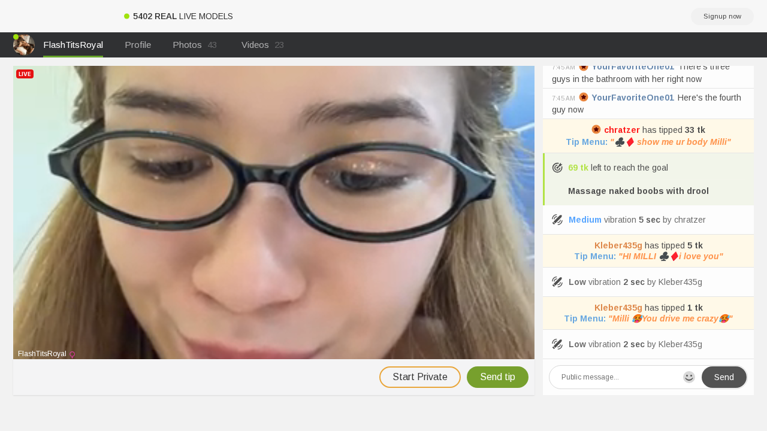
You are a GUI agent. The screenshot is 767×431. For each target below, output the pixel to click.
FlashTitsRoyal (73, 45)
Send (724, 377)
